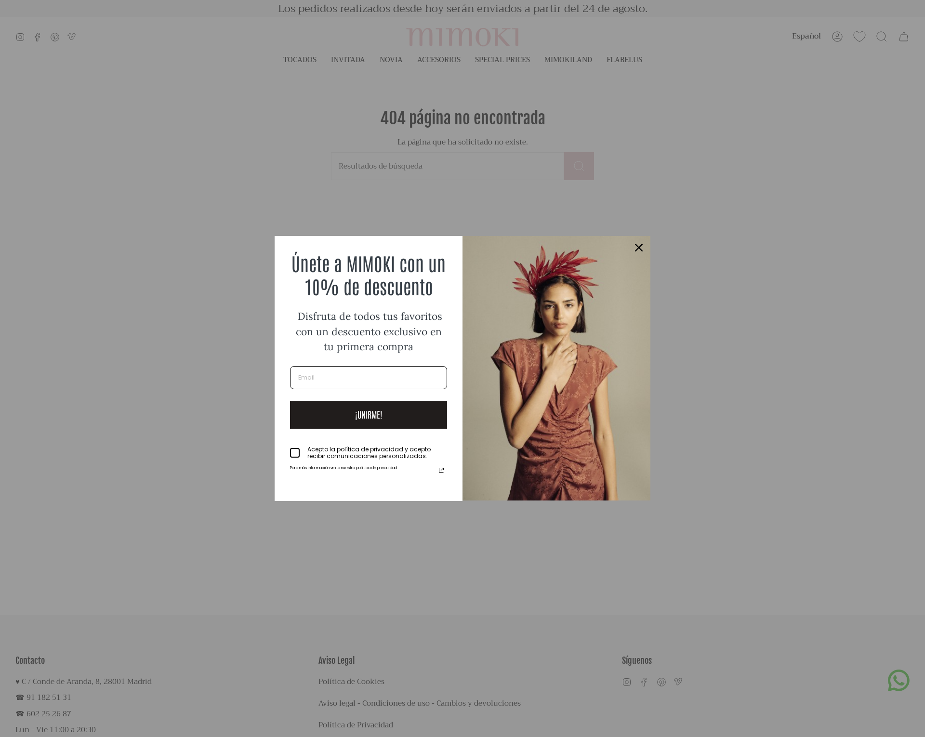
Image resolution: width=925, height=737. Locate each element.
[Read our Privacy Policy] (441, 470)
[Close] (638, 247)
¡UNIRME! (369, 414)
